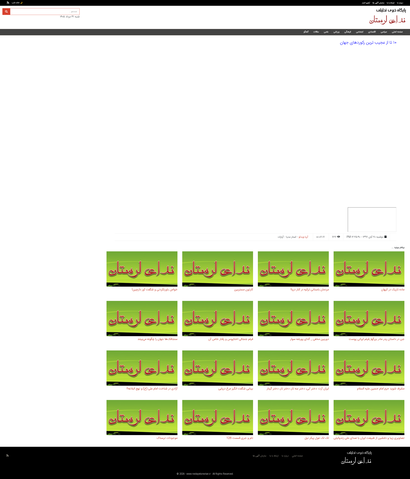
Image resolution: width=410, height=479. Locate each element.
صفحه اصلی (397, 32)
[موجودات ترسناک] (142, 418)
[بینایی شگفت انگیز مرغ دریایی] (217, 368)
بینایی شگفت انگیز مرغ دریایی (235, 388)
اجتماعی (359, 32)
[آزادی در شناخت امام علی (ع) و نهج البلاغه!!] (142, 368)
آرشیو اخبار (366, 2)
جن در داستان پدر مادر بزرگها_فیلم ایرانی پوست (376, 339)
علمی (326, 32)
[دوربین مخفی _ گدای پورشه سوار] (293, 319)
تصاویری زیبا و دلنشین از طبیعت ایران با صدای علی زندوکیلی (369, 438)
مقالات (316, 32)
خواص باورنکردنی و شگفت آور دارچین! (154, 289)
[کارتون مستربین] (217, 269)
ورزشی (336, 32)
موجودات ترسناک (167, 438)
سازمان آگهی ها (378, 2)
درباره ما (400, 2)
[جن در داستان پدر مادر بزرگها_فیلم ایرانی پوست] (369, 319)
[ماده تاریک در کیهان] (369, 269)
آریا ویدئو (303, 237)
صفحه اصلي (297, 456)
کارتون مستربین (243, 289)
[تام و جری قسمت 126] (217, 418)
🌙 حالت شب (17, 2)
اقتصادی (372, 32)
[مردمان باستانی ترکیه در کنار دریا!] (293, 269)
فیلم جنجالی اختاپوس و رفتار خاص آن (230, 339)
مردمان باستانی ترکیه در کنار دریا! (310, 289)
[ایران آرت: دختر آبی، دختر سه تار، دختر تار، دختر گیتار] (293, 368)
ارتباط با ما (390, 2)
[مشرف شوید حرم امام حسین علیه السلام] (369, 368)
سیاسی (384, 32)
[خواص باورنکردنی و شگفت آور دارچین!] (142, 269)
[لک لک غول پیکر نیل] (293, 418)
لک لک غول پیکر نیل (317, 438)
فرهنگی (347, 32)
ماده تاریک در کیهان (392, 289)
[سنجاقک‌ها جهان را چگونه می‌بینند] (142, 319)
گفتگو (306, 32)
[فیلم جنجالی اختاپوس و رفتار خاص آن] (217, 319)
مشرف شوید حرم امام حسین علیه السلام (380, 388)
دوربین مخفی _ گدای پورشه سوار (309, 339)
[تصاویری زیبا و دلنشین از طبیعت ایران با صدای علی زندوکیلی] (369, 418)
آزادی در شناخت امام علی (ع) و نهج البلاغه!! (152, 388)
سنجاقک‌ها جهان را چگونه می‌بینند (157, 339)
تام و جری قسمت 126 (239, 438)
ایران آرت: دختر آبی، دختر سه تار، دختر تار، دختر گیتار (298, 388)
